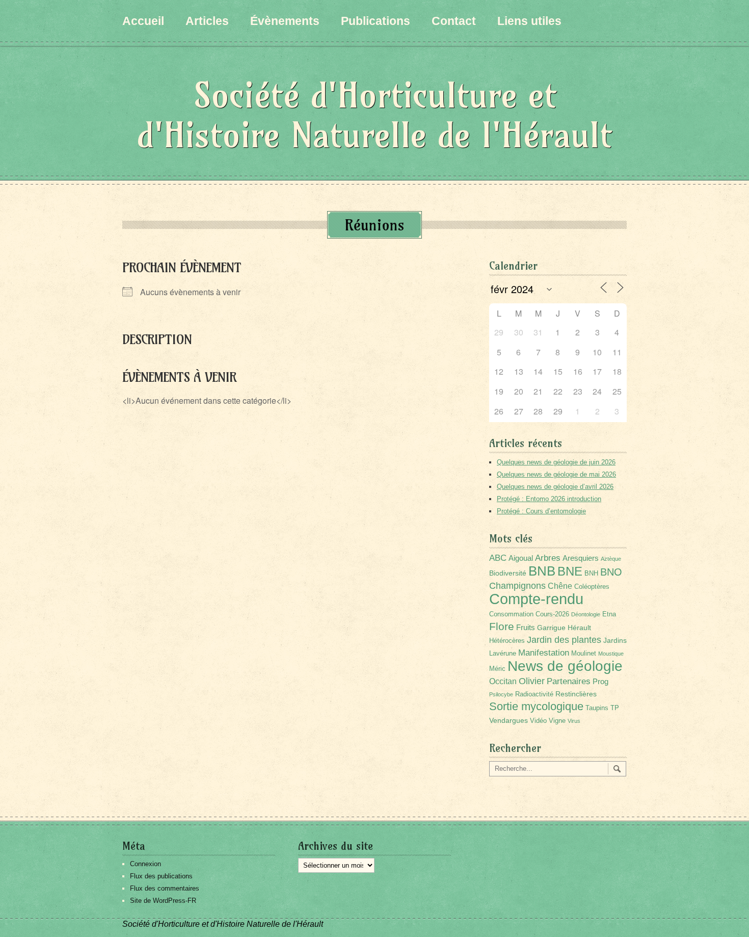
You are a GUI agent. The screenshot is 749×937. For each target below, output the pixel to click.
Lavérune (502, 653)
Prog (600, 681)
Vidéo (538, 720)
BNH (591, 573)
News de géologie (565, 666)
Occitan (503, 681)
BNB (541, 571)
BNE (569, 571)
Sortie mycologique (536, 706)
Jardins (615, 640)
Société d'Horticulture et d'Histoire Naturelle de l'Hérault (374, 115)
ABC (497, 558)
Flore (501, 626)
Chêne (560, 586)
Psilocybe (501, 694)
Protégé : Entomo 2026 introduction (549, 499)
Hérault (579, 627)
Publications (375, 21)
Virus (574, 721)
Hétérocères (507, 640)
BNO (611, 572)
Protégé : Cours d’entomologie (541, 511)
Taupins (596, 708)
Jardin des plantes (564, 639)
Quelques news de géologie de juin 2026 (556, 462)
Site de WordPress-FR (163, 900)
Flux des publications (161, 876)
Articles (207, 21)
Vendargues (508, 720)
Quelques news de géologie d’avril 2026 (555, 486)
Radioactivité (534, 694)
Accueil (143, 21)
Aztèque (611, 559)
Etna (609, 614)
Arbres (547, 558)
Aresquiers (581, 558)
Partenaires (569, 681)
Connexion (145, 864)
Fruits (525, 627)
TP (614, 708)
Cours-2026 (552, 614)
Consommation (511, 614)
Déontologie (585, 614)
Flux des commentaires (164, 888)
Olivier (532, 680)
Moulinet (583, 653)
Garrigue (551, 627)
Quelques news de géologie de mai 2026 (556, 474)
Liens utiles (529, 21)
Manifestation (543, 653)
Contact (454, 21)
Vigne (557, 720)
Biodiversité (507, 573)
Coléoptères (591, 586)
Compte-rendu (536, 598)
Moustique (611, 653)
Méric (497, 668)
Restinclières (576, 694)
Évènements (284, 21)
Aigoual (521, 558)
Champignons (517, 586)
